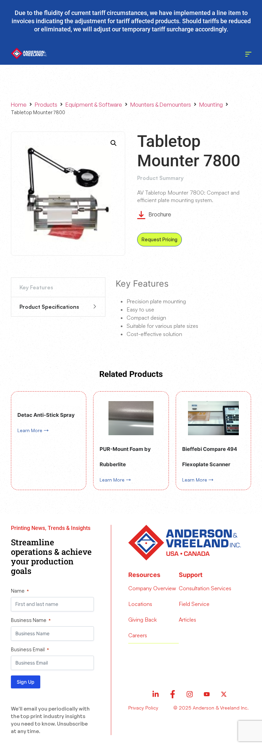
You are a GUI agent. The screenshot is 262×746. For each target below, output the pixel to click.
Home (19, 104)
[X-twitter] (224, 694)
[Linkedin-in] (155, 694)
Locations (140, 603)
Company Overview (152, 588)
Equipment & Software (94, 104)
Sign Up (25, 682)
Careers (137, 635)
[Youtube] (207, 694)
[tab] (58, 287)
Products (46, 104)
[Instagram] (190, 694)
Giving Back (142, 619)
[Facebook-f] (173, 694)
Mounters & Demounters (160, 104)
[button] (113, 143)
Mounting (211, 104)
